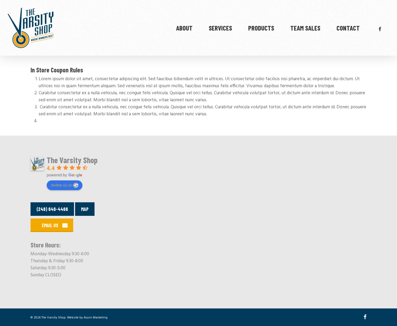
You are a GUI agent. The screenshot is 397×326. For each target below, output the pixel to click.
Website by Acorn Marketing (87, 317)
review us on (61, 184)
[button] (52, 225)
